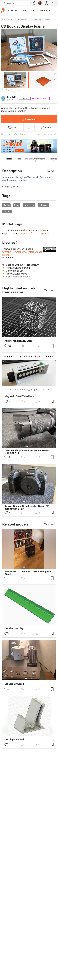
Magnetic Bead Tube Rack (19, 396)
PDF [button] (53, 170)
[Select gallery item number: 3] (31, 390)
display (6, 205)
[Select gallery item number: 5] (33, 501)
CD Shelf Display (14, 628)
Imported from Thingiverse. (35, 233)
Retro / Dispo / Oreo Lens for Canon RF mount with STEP (27, 507)
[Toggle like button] (6, 346)
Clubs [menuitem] (32, 10)
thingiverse (29, 205)
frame (17, 205)
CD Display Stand (14, 683)
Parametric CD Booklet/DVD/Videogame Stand (28, 572)
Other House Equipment (41, 19)
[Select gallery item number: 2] (29, 390)
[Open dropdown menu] (54, 26)
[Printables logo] (3, 10)
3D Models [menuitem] (13, 10)
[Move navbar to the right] (55, 10)
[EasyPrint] (34, 3)
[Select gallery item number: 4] (31, 501)
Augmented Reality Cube (19, 340)
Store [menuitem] (23, 10)
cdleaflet (7, 211)
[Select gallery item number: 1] (26, 390)
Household (22, 19)
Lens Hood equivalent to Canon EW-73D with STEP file (27, 451)
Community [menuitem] (44, 10)
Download (30, 119)
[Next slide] (54, 80)
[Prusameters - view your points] (40, 3)
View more (49, 290)
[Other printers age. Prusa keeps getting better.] (29, 146)
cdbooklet (43, 205)
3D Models (8, 19)
